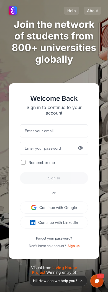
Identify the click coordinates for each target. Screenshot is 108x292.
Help (71, 10)
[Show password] (80, 148)
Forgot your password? (54, 238)
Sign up (73, 246)
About (92, 10)
